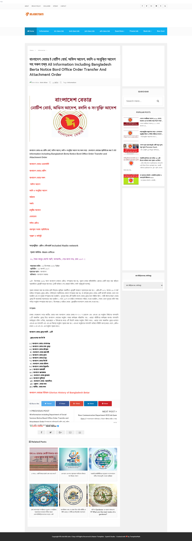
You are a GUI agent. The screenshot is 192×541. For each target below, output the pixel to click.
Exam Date (119, 31)
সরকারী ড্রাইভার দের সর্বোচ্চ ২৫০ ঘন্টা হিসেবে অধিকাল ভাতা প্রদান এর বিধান (150, 159)
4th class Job (105, 31)
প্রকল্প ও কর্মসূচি (36, 236)
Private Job (134, 31)
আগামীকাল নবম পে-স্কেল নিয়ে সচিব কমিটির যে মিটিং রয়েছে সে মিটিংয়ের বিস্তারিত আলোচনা (73, 511)
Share (63, 403)
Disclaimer (46, 6)
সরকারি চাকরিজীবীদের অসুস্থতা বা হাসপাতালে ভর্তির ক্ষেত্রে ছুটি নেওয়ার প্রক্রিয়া (103, 475)
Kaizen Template (98, 536)
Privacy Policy (36, 6)
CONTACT (63, 6)
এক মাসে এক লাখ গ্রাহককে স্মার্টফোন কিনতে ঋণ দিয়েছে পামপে (73, 475)
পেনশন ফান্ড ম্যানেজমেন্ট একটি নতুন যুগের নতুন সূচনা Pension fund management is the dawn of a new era (151, 146)
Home (31, 31)
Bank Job (147, 31)
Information (44, 31)
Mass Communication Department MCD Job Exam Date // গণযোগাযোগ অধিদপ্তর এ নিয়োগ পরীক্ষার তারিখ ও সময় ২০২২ (97, 419)
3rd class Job (90, 31)
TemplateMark (135, 536)
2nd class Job (74, 31)
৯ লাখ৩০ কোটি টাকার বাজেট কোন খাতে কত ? (43, 474)
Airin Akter (51, 426)
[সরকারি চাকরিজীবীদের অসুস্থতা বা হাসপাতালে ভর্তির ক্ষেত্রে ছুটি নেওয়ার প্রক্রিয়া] (103, 459)
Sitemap (55, 6)
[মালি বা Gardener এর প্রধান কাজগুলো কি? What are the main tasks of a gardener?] (103, 495)
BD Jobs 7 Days (70, 536)
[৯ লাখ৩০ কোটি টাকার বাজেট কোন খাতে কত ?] (44, 459)
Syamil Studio (110, 536)
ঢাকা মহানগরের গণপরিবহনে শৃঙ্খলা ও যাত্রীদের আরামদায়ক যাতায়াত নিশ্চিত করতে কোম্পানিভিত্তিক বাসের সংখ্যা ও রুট (43, 512)
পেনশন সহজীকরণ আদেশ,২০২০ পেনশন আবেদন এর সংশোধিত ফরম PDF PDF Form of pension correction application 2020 (151, 119)
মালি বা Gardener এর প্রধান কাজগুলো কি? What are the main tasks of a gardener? (102, 512)
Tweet (49, 403)
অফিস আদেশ (35, 184)
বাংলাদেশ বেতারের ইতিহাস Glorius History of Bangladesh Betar (60, 392)
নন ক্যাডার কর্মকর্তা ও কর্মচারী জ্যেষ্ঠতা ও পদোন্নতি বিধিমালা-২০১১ (151, 176)
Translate (31, 39)
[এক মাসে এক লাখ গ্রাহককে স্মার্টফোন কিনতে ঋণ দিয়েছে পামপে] (73, 459)
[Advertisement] (119, 17)
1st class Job (59, 31)
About (27, 6)
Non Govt (161, 31)
